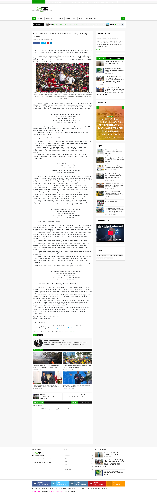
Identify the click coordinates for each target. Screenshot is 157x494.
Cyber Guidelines (99, 2)
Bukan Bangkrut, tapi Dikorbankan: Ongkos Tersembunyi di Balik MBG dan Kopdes (114, 151)
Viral (74, 18)
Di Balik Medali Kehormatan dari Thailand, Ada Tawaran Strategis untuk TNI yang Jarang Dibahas (46, 385)
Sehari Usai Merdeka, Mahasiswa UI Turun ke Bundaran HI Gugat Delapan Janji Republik (77, 366)
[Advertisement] (95, 10)
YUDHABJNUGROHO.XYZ (57, 491)
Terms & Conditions (87, 2)
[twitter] (119, 2)
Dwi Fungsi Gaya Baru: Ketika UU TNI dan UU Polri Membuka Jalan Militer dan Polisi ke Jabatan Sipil (114, 185)
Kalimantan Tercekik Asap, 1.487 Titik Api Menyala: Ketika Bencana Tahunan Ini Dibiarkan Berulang (46, 366)
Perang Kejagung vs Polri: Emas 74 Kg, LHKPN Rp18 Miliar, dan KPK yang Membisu (114, 159)
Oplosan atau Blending (111, 201)
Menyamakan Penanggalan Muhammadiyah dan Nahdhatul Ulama (114, 70)
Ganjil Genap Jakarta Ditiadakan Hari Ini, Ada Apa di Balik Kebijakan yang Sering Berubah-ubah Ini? (62, 24)
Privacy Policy (68, 2)
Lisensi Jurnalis (90, 18)
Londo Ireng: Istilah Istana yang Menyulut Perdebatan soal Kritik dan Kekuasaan (76, 385)
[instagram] (121, 2)
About (61, 2)
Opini (80, 18)
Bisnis (68, 18)
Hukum (61, 18)
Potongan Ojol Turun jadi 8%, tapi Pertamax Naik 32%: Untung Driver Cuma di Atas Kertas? (114, 167)
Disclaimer (77, 2)
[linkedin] (124, 2)
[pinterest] (123, 2)
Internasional (51, 18)
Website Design (36, 491)
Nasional (40, 18)
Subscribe (73, 332)
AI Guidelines (110, 2)
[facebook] (117, 2)
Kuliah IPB (110, 113)
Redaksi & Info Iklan (52, 2)
